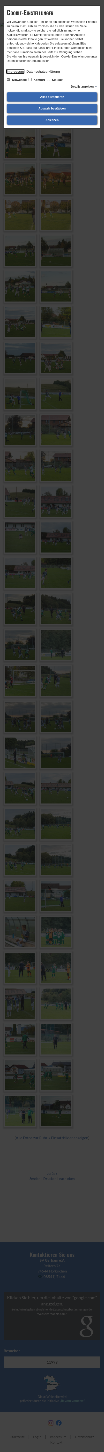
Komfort (39, 80)
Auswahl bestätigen (52, 108)
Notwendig (19, 80)
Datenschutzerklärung (43, 71)
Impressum (15, 71)
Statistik (57, 80)
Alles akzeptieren (52, 97)
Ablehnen (52, 120)
